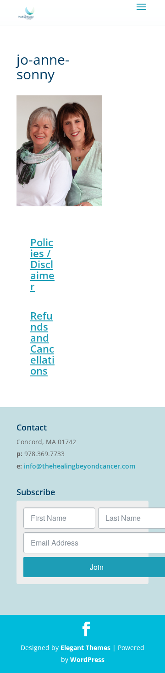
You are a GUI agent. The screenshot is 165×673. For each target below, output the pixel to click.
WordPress (87, 659)
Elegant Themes (85, 647)
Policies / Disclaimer (42, 264)
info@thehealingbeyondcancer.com (79, 466)
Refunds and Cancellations (42, 343)
